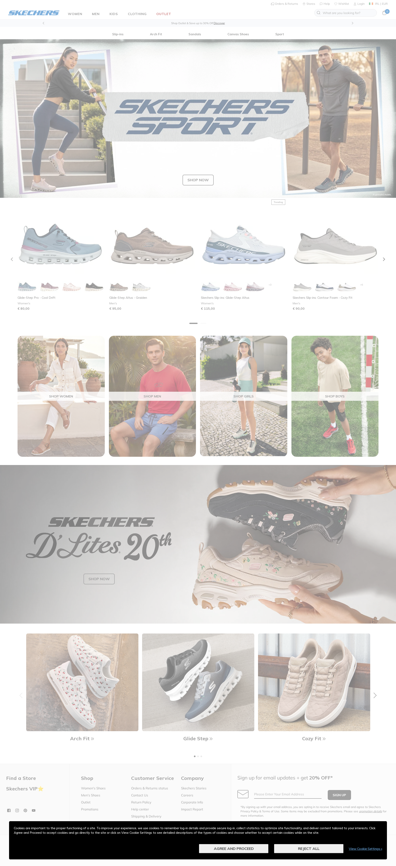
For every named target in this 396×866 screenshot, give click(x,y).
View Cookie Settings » (365, 849)
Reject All (308, 848)
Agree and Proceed (234, 848)
